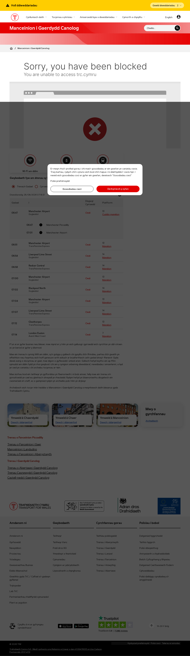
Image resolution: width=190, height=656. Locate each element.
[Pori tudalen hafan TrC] (15, 18)
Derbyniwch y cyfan (118, 189)
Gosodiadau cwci (71, 189)
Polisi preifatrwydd (60, 181)
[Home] (11, 48)
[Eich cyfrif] (178, 17)
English (168, 17)
